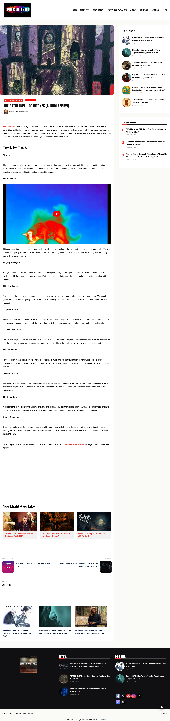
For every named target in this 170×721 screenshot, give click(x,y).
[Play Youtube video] (57, 214)
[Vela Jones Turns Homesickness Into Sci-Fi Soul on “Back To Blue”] (63, 696)
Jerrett (11, 112)
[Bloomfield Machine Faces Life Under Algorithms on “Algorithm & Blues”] (126, 57)
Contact (144, 10)
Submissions (99, 10)
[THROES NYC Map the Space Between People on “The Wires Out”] (63, 683)
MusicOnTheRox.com (74, 444)
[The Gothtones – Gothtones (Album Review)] (57, 60)
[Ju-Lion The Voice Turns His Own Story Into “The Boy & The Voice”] (126, 107)
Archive (155, 10)
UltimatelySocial (102, 720)
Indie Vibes (30, 100)
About (133, 10)
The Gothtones (10, 126)
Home (74, 10)
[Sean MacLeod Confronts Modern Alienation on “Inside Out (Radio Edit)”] (126, 82)
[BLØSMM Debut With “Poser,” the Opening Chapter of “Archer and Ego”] (126, 44)
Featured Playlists (117, 10)
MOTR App (84, 10)
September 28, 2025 (13, 100)
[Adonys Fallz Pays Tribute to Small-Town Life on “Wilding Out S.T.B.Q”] (126, 69)
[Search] (166, 9)
